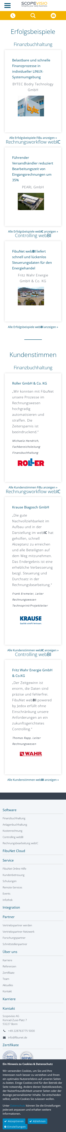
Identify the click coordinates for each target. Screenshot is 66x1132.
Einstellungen (16, 1126)
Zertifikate (8, 972)
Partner (9, 917)
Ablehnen (39, 1121)
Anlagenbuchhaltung (15, 824)
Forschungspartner (14, 937)
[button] (33, 15)
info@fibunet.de (17, 1037)
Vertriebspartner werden (17, 925)
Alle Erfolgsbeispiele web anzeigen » (33, 231)
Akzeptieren (15, 1121)
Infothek (7, 900)
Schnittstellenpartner (15, 944)
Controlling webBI (13, 837)
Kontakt (7, 991)
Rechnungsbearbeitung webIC (20, 843)
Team (6, 979)
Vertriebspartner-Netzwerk (18, 931)
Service (8, 860)
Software (10, 810)
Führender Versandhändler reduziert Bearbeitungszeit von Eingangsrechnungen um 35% (32, 168)
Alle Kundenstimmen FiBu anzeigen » (33, 487)
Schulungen (10, 881)
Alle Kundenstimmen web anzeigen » (33, 650)
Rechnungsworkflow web (33, 142)
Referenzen (9, 966)
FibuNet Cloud (14, 851)
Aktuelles (8, 985)
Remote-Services (12, 887)
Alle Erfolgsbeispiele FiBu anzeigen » (33, 138)
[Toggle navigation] (8, 5)
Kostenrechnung (12, 830)
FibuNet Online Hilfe (14, 868)
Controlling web (33, 235)
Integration (11, 907)
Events (6, 893)
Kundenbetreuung (13, 875)
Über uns (10, 951)
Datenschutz (17, 1105)
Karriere (7, 960)
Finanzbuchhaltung (33, 44)
